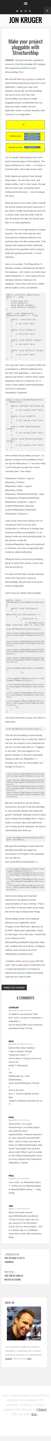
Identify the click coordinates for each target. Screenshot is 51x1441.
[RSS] (30, 10)
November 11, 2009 (9, 987)
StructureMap (27, 78)
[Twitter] (17, 10)
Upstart (8, 1358)
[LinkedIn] (21, 10)
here (29, 1358)
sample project (28, 960)
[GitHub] (26, 10)
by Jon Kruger (20, 987)
